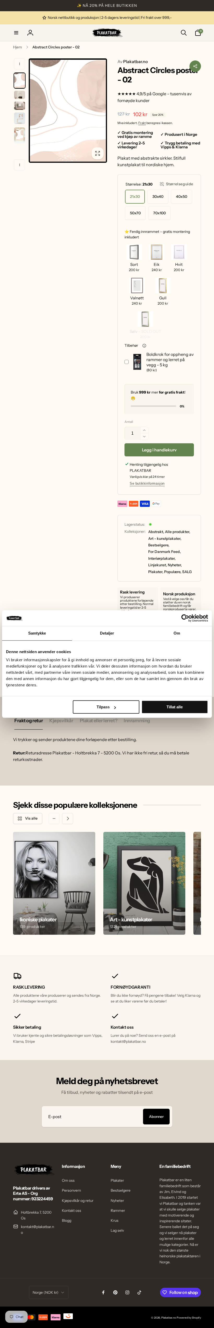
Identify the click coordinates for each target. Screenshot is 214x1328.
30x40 (157, 196)
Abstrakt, (156, 531)
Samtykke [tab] (37, 633)
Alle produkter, (177, 531)
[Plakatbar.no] (34, 1173)
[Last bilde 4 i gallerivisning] (19, 118)
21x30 (135, 196)
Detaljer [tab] (107, 633)
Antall (128, 421)
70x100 (159, 213)
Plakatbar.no (132, 61)
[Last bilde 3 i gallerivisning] (19, 106)
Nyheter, (175, 565)
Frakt (142, 123)
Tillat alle (175, 707)
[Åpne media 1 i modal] (68, 110)
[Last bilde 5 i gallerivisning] (19, 135)
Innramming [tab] (137, 721)
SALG (187, 571)
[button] (16, 32)
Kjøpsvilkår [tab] (61, 721)
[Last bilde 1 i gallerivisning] (19, 80)
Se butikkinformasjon (147, 483)
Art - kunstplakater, (164, 538)
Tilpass (103, 707)
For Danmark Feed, (164, 551)
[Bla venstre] (19, 63)
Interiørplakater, (162, 558)
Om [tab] (177, 633)
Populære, (172, 571)
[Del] (195, 66)
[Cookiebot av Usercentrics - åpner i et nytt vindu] (185, 618)
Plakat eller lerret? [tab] (98, 721)
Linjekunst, (157, 565)
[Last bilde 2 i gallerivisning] (19, 95)
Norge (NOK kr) (45, 1292)
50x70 (135, 213)
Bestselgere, (158, 545)
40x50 (181, 196)
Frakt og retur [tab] (28, 721)
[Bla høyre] (19, 164)
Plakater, (155, 571)
